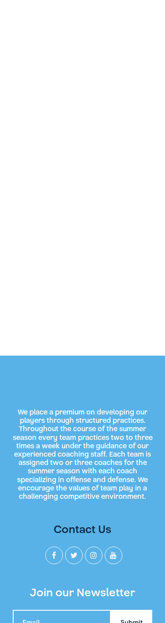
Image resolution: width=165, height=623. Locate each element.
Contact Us (82, 529)
